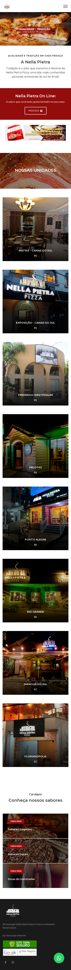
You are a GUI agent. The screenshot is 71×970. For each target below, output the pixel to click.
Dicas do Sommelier (21, 879)
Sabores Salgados (20, 829)
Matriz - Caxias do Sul (35, 250)
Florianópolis (35, 756)
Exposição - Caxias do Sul (35, 322)
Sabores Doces (18, 854)
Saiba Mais (16, 821)
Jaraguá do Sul (35, 684)
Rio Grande (35, 611)
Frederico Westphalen (35, 395)
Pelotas (35, 467)
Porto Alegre (35, 539)
